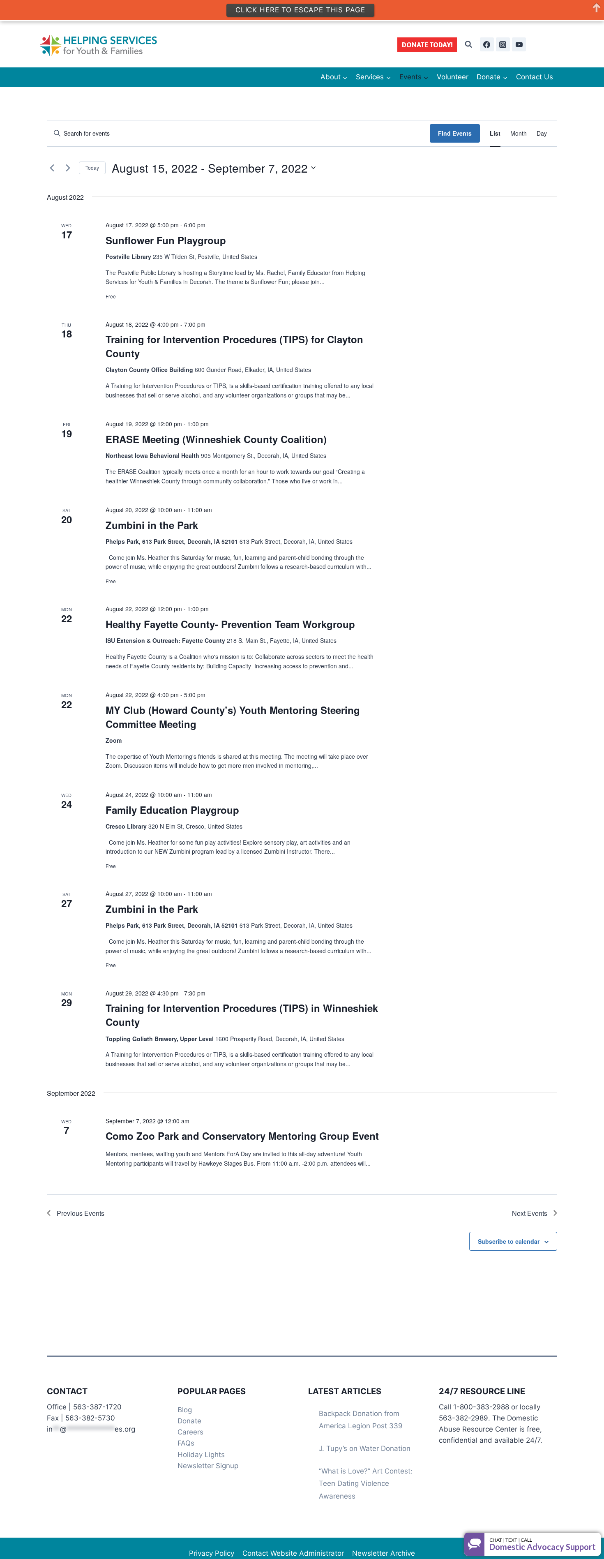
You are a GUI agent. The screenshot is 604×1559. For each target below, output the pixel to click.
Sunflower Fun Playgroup (166, 240)
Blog (185, 1410)
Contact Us (534, 77)
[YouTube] (519, 44)
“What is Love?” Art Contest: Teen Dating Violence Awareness (366, 1483)
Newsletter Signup (208, 1466)
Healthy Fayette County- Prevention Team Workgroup (230, 624)
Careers (190, 1432)
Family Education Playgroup (172, 810)
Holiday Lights (201, 1454)
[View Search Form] (468, 44)
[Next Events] (68, 168)
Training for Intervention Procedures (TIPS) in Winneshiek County (242, 1015)
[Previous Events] (52, 168)
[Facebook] (487, 44)
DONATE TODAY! (427, 44)
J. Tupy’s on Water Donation (364, 1448)
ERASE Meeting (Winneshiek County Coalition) (216, 439)
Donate (189, 1421)
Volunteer (452, 77)
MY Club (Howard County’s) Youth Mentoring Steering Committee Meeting (233, 717)
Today (92, 167)
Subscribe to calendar (508, 1241)
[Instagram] (503, 44)
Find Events (455, 133)
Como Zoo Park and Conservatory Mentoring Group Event (242, 1136)
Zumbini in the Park (152, 525)
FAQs (186, 1443)
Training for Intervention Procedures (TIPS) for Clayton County (234, 346)
